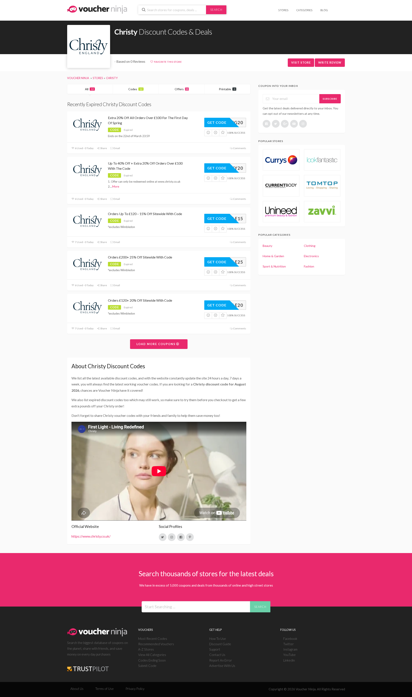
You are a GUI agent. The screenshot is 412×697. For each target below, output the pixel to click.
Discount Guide (220, 644)
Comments (239, 148)
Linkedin (289, 660)
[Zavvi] (322, 211)
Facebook (290, 638)
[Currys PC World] (281, 160)
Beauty (267, 246)
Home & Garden (273, 256)
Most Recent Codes (152, 638)
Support (214, 649)
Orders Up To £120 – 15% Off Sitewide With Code (145, 214)
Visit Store (301, 62)
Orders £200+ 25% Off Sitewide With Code (140, 257)
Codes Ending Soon (152, 660)
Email (116, 148)
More (115, 186)
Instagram (290, 649)
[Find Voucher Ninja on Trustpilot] (88, 665)
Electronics (311, 256)
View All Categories (152, 655)
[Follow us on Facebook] (266, 124)
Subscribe (330, 98)
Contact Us (217, 655)
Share (103, 148)
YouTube (289, 655)
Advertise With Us (222, 666)
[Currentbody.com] (281, 185)
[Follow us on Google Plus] (285, 124)
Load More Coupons (156, 344)
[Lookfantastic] (322, 160)
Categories (304, 10)
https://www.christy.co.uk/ (91, 536)
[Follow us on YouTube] (294, 124)
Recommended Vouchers (156, 644)
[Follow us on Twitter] (276, 124)
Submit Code (147, 666)
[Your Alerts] (335, 8)
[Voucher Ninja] (97, 9)
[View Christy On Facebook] (181, 537)
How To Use (217, 638)
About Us (76, 689)
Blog (324, 10)
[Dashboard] (342, 8)
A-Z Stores (146, 649)
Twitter (288, 644)
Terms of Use (104, 689)
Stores (283, 10)
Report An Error (220, 660)
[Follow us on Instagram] (303, 124)
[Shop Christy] (88, 46)
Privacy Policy (135, 689)
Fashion (309, 266)
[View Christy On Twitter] (163, 537)
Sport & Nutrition (274, 266)
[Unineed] (281, 211)
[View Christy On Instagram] (172, 537)
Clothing (309, 246)
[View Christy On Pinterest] (190, 537)
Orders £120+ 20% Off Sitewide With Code (140, 300)
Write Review (329, 62)
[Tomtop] (322, 185)
